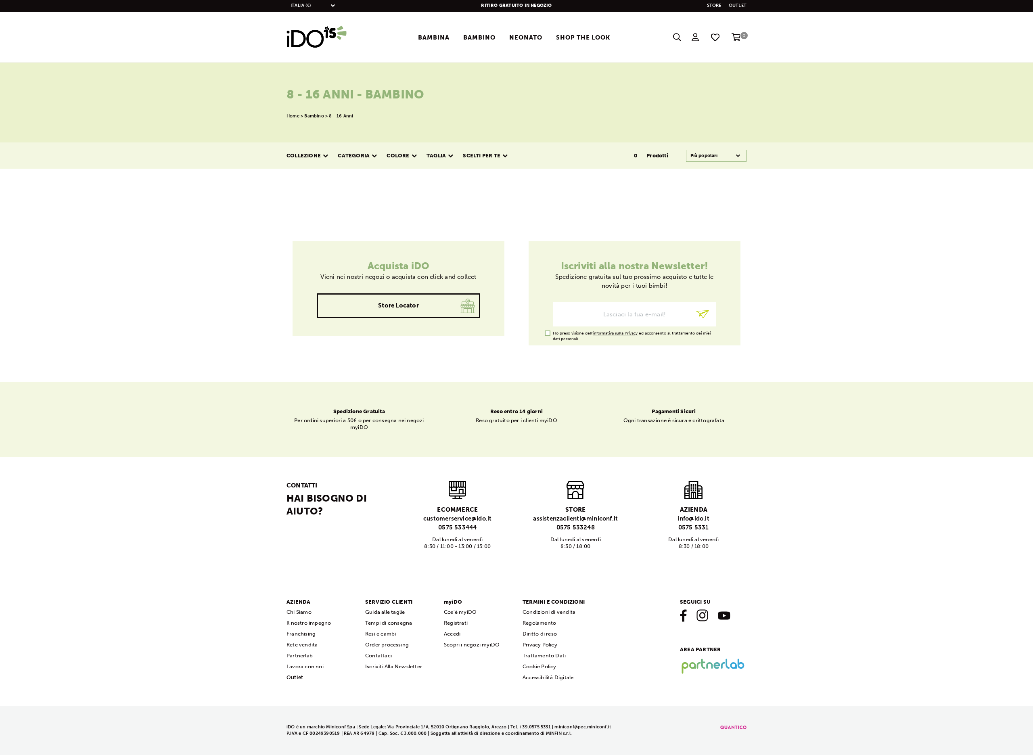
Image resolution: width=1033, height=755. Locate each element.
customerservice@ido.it (457, 518)
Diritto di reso (540, 634)
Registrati (456, 623)
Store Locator (398, 305)
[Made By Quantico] (733, 727)
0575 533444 (457, 527)
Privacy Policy (540, 645)
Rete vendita (302, 645)
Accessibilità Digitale (548, 677)
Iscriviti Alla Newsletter (393, 666)
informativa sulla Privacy (615, 333)
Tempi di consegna (388, 623)
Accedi (452, 634)
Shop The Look (583, 37)
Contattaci (378, 656)
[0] (736, 39)
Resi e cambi (380, 634)
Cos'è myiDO (460, 612)
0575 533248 (575, 527)
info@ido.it (693, 518)
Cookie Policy (539, 666)
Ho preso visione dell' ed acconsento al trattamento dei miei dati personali (632, 333)
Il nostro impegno (308, 623)
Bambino (479, 37)
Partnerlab (299, 656)
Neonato (525, 37)
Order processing (387, 645)
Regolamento (539, 623)
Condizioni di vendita (549, 612)
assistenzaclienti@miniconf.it (575, 518)
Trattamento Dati (544, 656)
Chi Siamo (299, 612)
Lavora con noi (305, 666)
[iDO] (316, 37)
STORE (714, 5)
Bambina (434, 37)
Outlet (738, 5)
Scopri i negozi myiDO (472, 645)
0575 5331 (693, 527)
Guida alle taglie (385, 612)
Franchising (301, 634)
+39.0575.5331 (535, 727)
